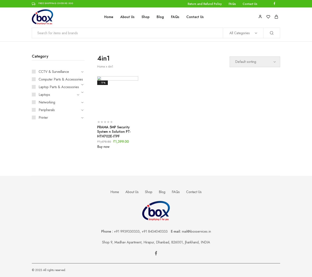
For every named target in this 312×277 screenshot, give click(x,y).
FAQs (232, 3)
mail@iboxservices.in (196, 231)
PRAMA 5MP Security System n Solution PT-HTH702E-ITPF (114, 132)
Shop (145, 17)
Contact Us (250, 3)
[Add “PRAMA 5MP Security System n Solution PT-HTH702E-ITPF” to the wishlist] (128, 111)
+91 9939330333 (127, 231)
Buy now (103, 146)
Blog (160, 17)
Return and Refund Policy (205, 3)
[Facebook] (156, 254)
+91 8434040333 (156, 231)
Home (108, 17)
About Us (127, 17)
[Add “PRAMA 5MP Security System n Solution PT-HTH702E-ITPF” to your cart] (107, 111)
